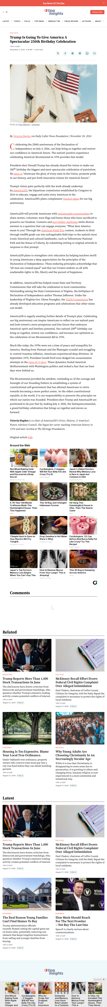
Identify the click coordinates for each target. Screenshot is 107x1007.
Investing (7, 675)
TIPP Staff (15, 46)
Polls (27, 21)
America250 (20, 190)
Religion (60, 748)
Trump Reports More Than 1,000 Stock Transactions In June (25, 680)
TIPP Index (39, 21)
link (30, 437)
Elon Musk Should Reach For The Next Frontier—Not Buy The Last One (73, 921)
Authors (86, 21)
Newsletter (54, 21)
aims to (18, 173)
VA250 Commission (77, 299)
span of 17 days (37, 362)
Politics (14, 33)
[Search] (7, 12)
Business (60, 913)
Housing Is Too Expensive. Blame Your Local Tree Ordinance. (26, 753)
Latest (6, 21)
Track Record (71, 21)
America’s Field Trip (52, 230)
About (98, 21)
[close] (104, 3)
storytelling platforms (65, 222)
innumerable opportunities (74, 213)
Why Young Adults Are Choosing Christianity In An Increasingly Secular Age (75, 755)
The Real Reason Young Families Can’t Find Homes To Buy (25, 919)
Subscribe (97, 12)
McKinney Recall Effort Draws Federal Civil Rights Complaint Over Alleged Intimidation (77, 682)
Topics (17, 21)
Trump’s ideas (71, 199)
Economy (7, 748)
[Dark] (4, 12)
